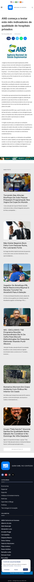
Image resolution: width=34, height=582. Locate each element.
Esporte (4, 492)
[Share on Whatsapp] (21, 38)
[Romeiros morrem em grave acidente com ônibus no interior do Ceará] (17, 374)
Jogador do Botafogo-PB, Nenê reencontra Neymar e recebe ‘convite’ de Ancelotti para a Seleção (16, 288)
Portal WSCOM (8, 34)
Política (4, 505)
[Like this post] (9, 38)
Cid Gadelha (5, 535)
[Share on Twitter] (17, 38)
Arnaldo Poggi (6, 532)
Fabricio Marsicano (7, 543)
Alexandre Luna (6, 529)
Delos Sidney (5, 540)
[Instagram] (9, 474)
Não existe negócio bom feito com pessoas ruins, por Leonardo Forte (15, 245)
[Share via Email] (25, 38)
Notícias (4, 499)
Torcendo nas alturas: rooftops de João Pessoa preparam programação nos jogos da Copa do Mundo (16, 198)
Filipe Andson (5, 546)
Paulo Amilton (6, 549)
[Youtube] (6, 474)
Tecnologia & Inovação (9, 508)
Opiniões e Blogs (7, 502)
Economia (5, 486)
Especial (4, 489)
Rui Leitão (4, 558)
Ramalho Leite (6, 552)
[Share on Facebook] (13, 38)
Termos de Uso (17, 565)
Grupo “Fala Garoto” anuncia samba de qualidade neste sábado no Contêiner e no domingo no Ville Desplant (16, 432)
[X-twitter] (13, 474)
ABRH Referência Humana (10, 520)
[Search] (32, 7)
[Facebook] (2, 474)
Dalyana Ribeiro (6, 537)
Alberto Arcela (6, 523)
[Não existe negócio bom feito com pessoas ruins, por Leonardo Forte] (17, 230)
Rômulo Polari (6, 555)
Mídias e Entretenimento (10, 495)
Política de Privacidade (8, 565)
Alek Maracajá (6, 526)
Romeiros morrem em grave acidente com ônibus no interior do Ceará (16, 389)
